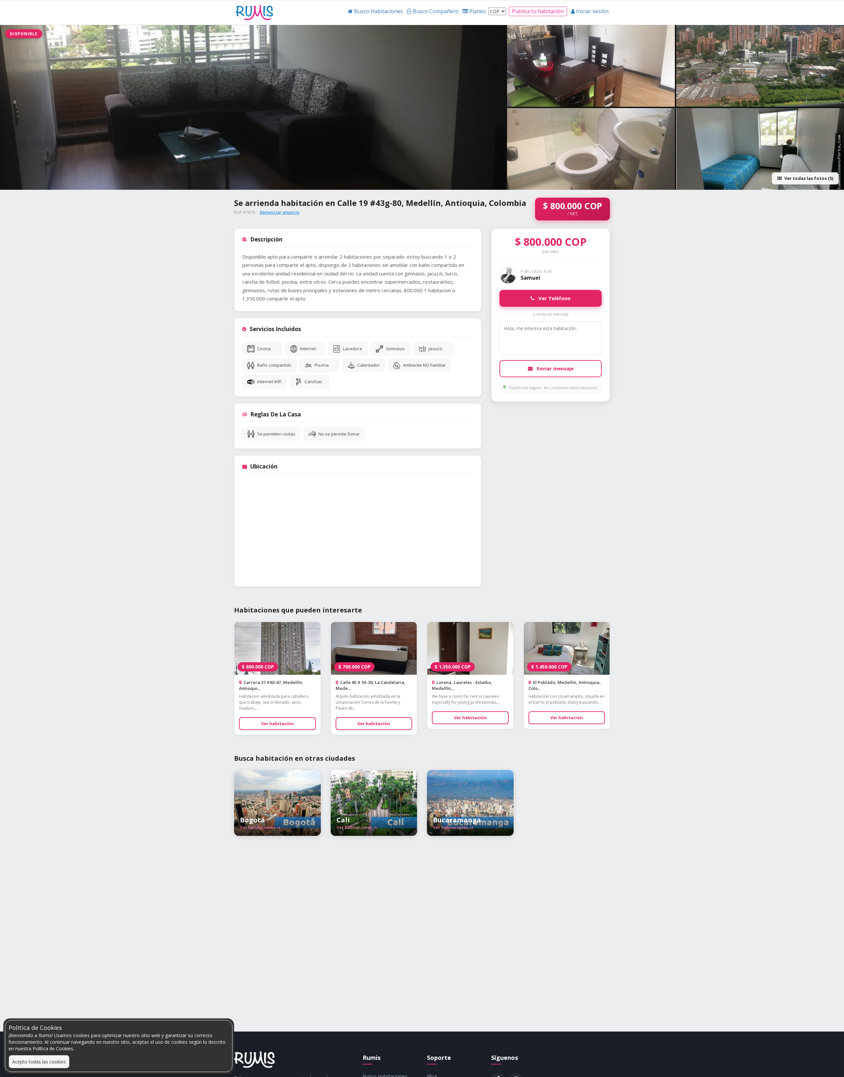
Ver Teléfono (554, 298)
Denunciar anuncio (279, 212)
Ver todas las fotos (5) (808, 178)
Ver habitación (277, 723)
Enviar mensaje (554, 368)
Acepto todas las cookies (39, 1062)
